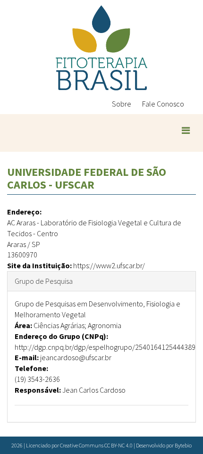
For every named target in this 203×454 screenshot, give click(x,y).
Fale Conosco (163, 103)
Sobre (121, 103)
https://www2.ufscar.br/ (109, 265)
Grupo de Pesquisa (44, 281)
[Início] (101, 48)
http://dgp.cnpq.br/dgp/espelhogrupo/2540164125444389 (105, 347)
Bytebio (183, 445)
